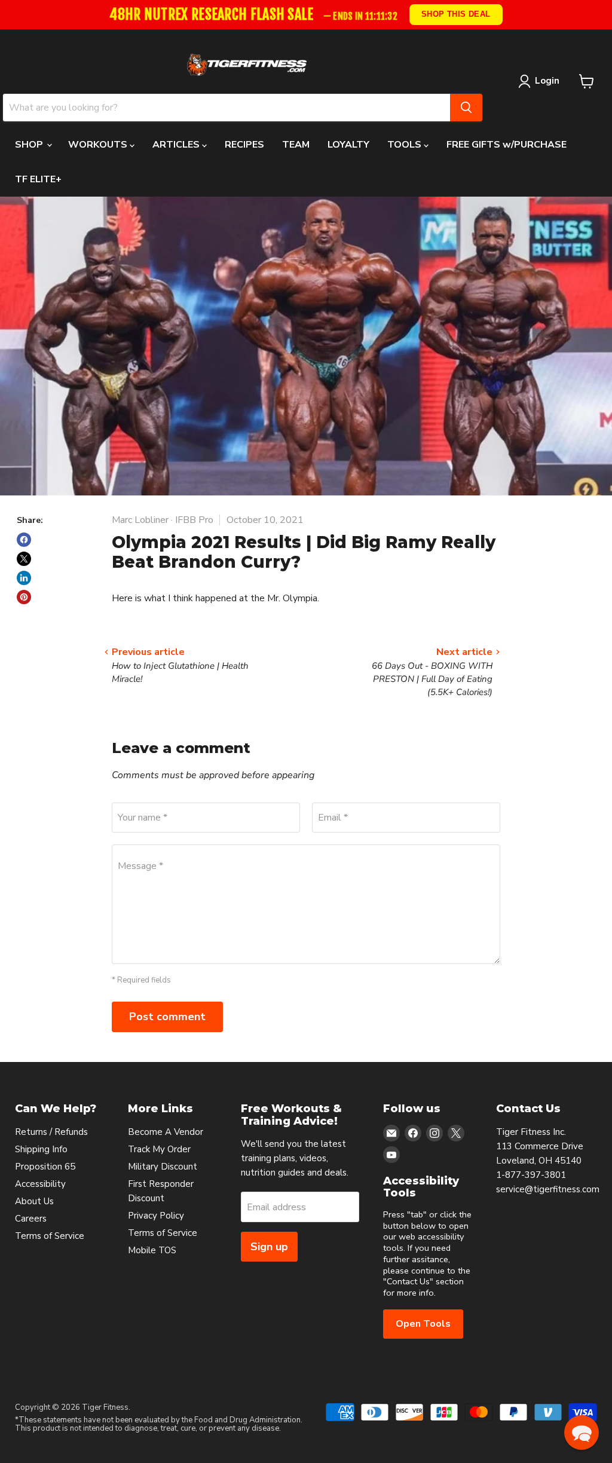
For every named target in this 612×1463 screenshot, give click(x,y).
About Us (34, 1201)
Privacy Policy (156, 1216)
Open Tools (423, 1323)
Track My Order (159, 1149)
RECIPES (244, 144)
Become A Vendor (165, 1132)
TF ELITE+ (38, 179)
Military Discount (162, 1167)
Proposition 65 (45, 1167)
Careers (31, 1219)
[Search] (466, 107)
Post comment (167, 1016)
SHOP (30, 144)
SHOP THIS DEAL (456, 14)
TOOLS (405, 144)
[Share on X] (24, 559)
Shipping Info (41, 1149)
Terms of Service (49, 1236)
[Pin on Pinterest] (24, 597)
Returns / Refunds (51, 1132)
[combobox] (226, 107)
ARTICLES (177, 144)
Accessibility (40, 1184)
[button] (581, 1432)
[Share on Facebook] (24, 539)
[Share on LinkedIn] (24, 578)
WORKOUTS (99, 144)
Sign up (269, 1246)
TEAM (296, 144)
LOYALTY (348, 144)
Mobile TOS (152, 1250)
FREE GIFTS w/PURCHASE (506, 144)
